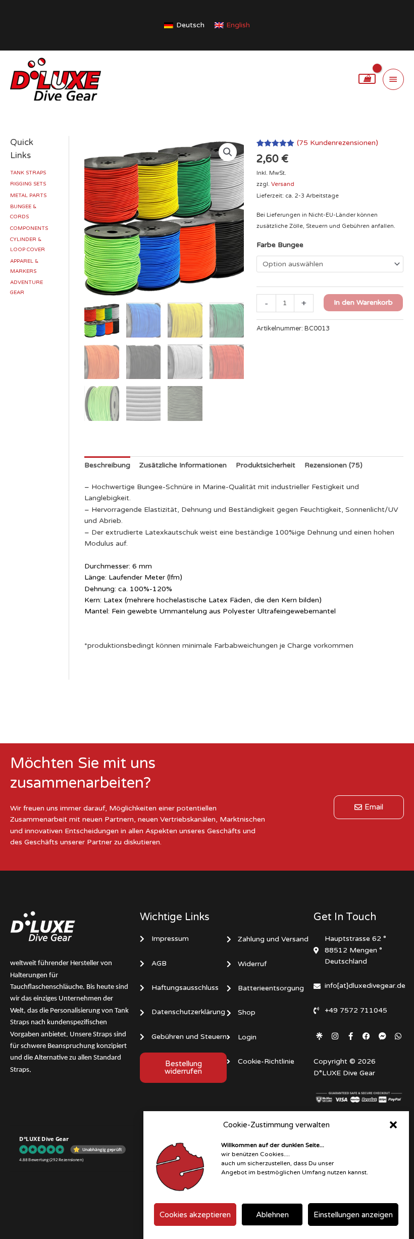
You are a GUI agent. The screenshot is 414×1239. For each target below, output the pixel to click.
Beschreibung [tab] (107, 465)
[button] (393, 1125)
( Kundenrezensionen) (337, 142)
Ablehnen (272, 1214)
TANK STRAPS (28, 173)
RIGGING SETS (28, 184)
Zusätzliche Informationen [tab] (183, 465)
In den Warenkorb (363, 302)
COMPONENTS (29, 228)
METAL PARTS (28, 196)
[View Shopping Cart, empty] (367, 79)
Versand (282, 184)
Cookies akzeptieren (195, 1214)
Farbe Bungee (279, 245)
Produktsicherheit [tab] (265, 465)
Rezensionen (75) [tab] (333, 465)
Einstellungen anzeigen (353, 1214)
